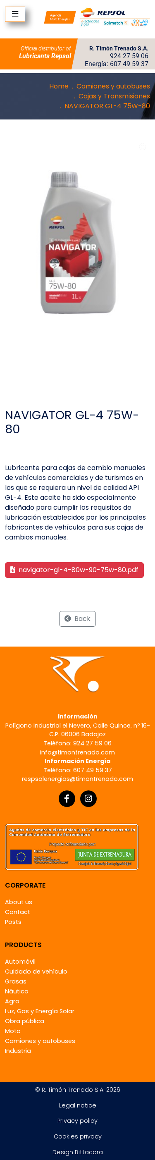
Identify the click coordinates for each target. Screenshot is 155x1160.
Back (82, 618)
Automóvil (20, 961)
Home (59, 86)
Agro (12, 1001)
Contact (17, 912)
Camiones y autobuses (113, 86)
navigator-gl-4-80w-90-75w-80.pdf (77, 570)
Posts (13, 922)
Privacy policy (77, 1121)
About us (18, 902)
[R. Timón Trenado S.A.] (97, 16)
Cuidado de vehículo (36, 971)
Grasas (15, 981)
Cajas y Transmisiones (114, 96)
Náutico (17, 991)
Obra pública (24, 1021)
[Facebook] (67, 798)
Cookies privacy (78, 1136)
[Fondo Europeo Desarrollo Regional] (71, 846)
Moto (13, 1031)
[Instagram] (88, 798)
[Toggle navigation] (15, 14)
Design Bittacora (77, 1152)
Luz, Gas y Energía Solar (39, 1011)
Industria (18, 1051)
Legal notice (77, 1105)
